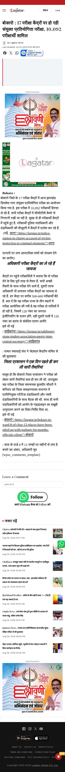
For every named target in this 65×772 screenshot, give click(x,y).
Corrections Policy (45, 752)
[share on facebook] (4, 53)
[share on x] (10, 53)
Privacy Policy (45, 747)
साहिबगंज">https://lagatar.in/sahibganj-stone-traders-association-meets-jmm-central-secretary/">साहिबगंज (28, 336)
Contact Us (30, 747)
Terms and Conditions (21, 752)
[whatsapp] (17, 53)
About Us (16, 747)
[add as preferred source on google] (32, 53)
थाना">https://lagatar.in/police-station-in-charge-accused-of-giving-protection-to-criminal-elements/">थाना (28, 238)
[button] (4, 10)
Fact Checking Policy (38, 757)
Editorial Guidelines (14, 757)
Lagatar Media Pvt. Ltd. (45, 765)
